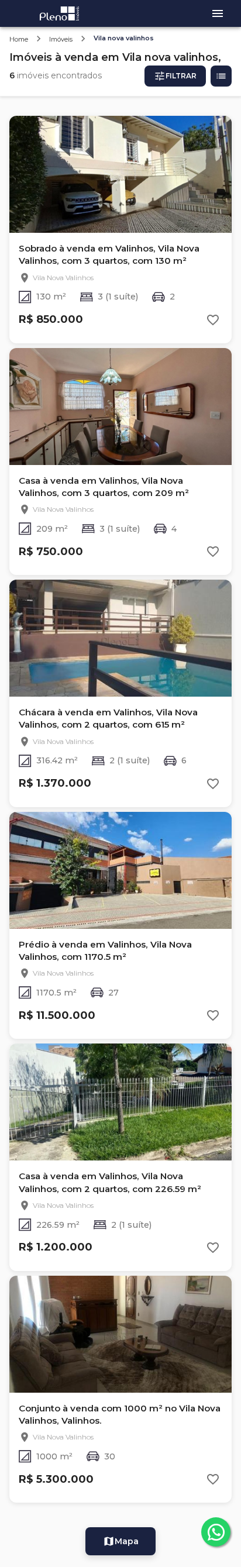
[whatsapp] (215, 1532)
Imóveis (61, 39)
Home (18, 39)
